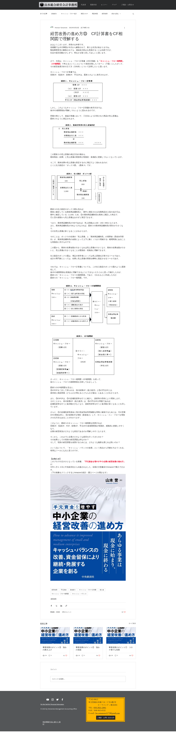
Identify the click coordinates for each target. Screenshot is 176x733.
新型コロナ (84, 13)
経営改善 (105, 13)
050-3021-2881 (100, 708)
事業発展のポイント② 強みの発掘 (88, 648)
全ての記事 (43, 13)
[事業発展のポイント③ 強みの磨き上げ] (55, 635)
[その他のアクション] (124, 27)
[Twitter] (57, 699)
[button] (133, 14)
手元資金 (64, 590)
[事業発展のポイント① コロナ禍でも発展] (121, 635)
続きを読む (115, 13)
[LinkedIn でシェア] (61, 606)
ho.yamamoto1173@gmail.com (108, 713)
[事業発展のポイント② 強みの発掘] (88, 635)
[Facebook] (62, 699)
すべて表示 (132, 623)
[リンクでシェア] (66, 606)
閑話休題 (95, 13)
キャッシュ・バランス (79, 594)
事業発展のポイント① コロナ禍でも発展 (121, 648)
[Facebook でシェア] (51, 606)
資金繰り (54, 13)
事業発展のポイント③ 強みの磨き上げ (55, 648)
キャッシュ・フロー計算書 (87, 590)
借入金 (102, 590)
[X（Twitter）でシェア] (56, 606)
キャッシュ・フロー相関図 (60, 594)
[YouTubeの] (47, 699)
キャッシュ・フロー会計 (69, 13)
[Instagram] (52, 699)
